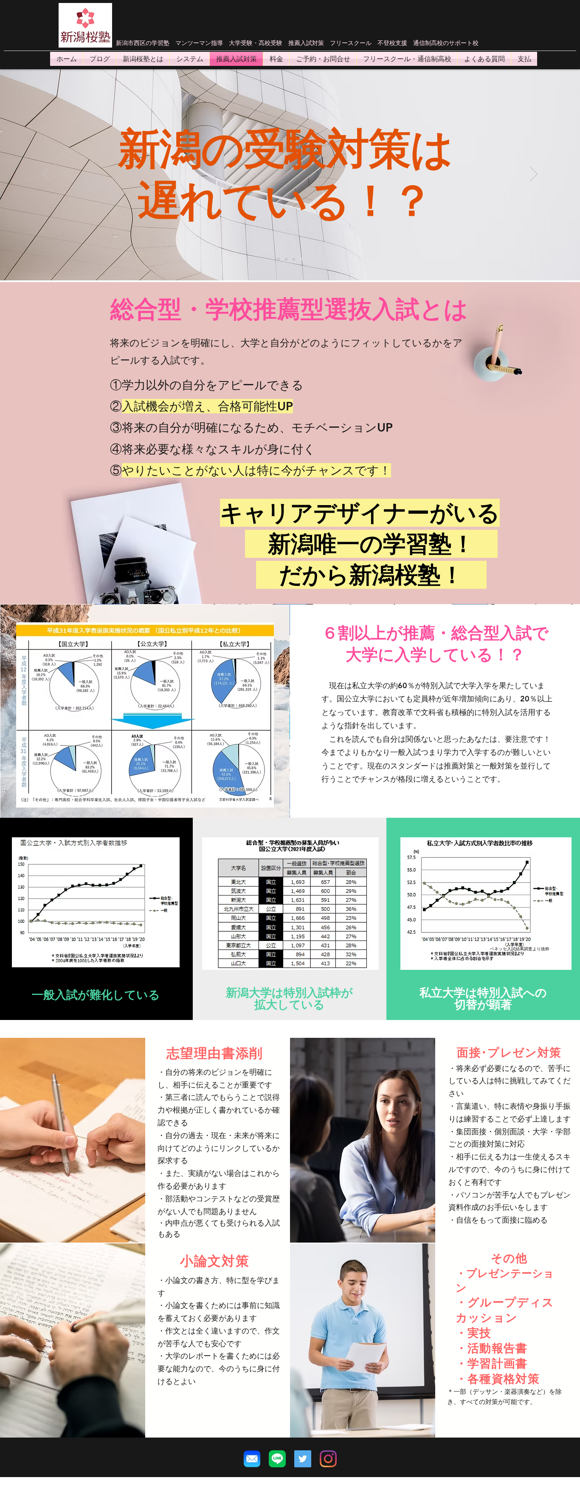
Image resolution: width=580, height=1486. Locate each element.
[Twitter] (302, 1458)
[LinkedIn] (328, 1458)
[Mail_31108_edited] (251, 1458)
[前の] (46, 175)
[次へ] (534, 175)
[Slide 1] (286, 259)
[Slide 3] (301, 259)
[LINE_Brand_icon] (277, 1458)
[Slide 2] (278, 259)
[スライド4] (294, 259)
